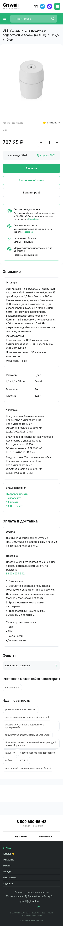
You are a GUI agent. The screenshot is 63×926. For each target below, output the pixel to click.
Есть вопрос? (31, 192)
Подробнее (33, 219)
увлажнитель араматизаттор (20, 709)
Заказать (31, 168)
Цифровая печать (17, 494)
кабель (9, 760)
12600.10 (10, 753)
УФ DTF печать (15, 506)
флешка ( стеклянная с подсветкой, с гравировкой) (24, 726)
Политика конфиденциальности (32, 892)
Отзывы (54, 123)
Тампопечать (14, 498)
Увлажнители (12, 687)
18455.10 (23, 760)
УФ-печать (12, 502)
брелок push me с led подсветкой (37, 753)
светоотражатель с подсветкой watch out (27, 717)
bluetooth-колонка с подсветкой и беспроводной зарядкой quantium (30, 743)
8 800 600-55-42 (15, 573)
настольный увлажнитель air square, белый (28, 768)
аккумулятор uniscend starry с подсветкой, (27, 735)
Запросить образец (31, 180)
